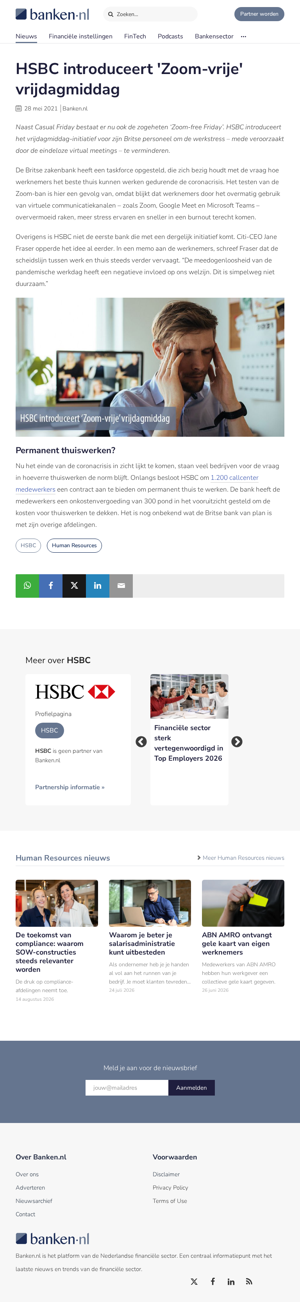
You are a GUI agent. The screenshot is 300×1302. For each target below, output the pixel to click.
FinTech (135, 36)
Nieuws (26, 36)
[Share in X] (74, 586)
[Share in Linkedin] (97, 586)
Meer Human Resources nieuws (243, 858)
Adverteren (30, 1188)
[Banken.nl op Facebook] (213, 1282)
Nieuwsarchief (34, 1201)
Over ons (27, 1174)
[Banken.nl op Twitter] (194, 1282)
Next (234, 739)
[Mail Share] (121, 586)
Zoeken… (126, 14)
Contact (25, 1214)
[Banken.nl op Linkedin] (231, 1282)
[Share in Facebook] (50, 586)
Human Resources (74, 545)
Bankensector (214, 36)
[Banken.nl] (33, 9)
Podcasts (170, 36)
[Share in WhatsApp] (27, 586)
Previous (139, 739)
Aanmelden (191, 1088)
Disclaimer (166, 1174)
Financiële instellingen (80, 36)
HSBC (28, 545)
